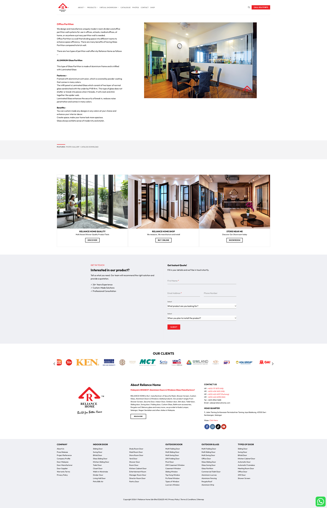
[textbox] (201, 318)
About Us (60, 449)
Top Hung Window (172, 475)
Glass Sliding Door (100, 458)
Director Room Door (137, 478)
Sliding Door (98, 449)
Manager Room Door (137, 475)
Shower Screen (244, 478)
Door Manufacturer (65, 465)
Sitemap (200, 499)
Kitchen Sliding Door (101, 462)
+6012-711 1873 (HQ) (215, 388)
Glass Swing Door (209, 465)
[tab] (61, 146)
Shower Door (134, 462)
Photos (135, 7)
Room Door (133, 465)
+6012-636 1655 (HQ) (216, 391)
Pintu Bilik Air (98, 481)
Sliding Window (171, 471)
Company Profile (63, 458)
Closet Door (98, 468)
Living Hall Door (99, 478)
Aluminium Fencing (209, 478)
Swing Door (97, 452)
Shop (152, 7)
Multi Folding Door (172, 449)
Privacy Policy (62, 475)
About (81, 7)
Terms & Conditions (188, 499)
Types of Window (172, 481)
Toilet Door (97, 465)
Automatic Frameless (246, 465)
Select (169, 302)
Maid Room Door (136, 452)
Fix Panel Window (172, 478)
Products (91, 7)
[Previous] (54, 363)
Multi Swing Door (172, 455)
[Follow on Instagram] (212, 426)
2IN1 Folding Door (172, 458)
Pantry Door (134, 481)
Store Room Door (136, 455)
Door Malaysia (62, 462)
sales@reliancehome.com (220, 403)
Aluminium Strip (208, 485)
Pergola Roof (207, 481)
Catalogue (126, 7)
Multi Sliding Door (172, 452)
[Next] (272, 363)
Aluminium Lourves (209, 475)
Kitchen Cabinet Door (138, 468)
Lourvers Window (172, 485)
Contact (145, 7)
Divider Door (98, 475)
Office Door (206, 458)
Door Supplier (62, 468)
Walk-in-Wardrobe (100, 471)
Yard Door (133, 458)
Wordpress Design (156, 502)
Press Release (62, 452)
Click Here (213, 420)
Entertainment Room (137, 471)
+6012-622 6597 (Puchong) (218, 394)
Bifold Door (97, 455)
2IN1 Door (242, 475)
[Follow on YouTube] (223, 426)
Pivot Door (169, 462)
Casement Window (173, 468)
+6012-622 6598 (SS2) (216, 397)
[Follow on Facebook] (206, 426)
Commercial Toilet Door (211, 471)
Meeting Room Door (246, 468)
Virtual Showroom (108, 7)
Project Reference (64, 455)
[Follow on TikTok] (218, 426)
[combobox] (201, 306)
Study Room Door (136, 449)
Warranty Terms (63, 471)
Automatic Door (244, 462)
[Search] (249, 7)
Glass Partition (207, 468)
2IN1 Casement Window (175, 465)
